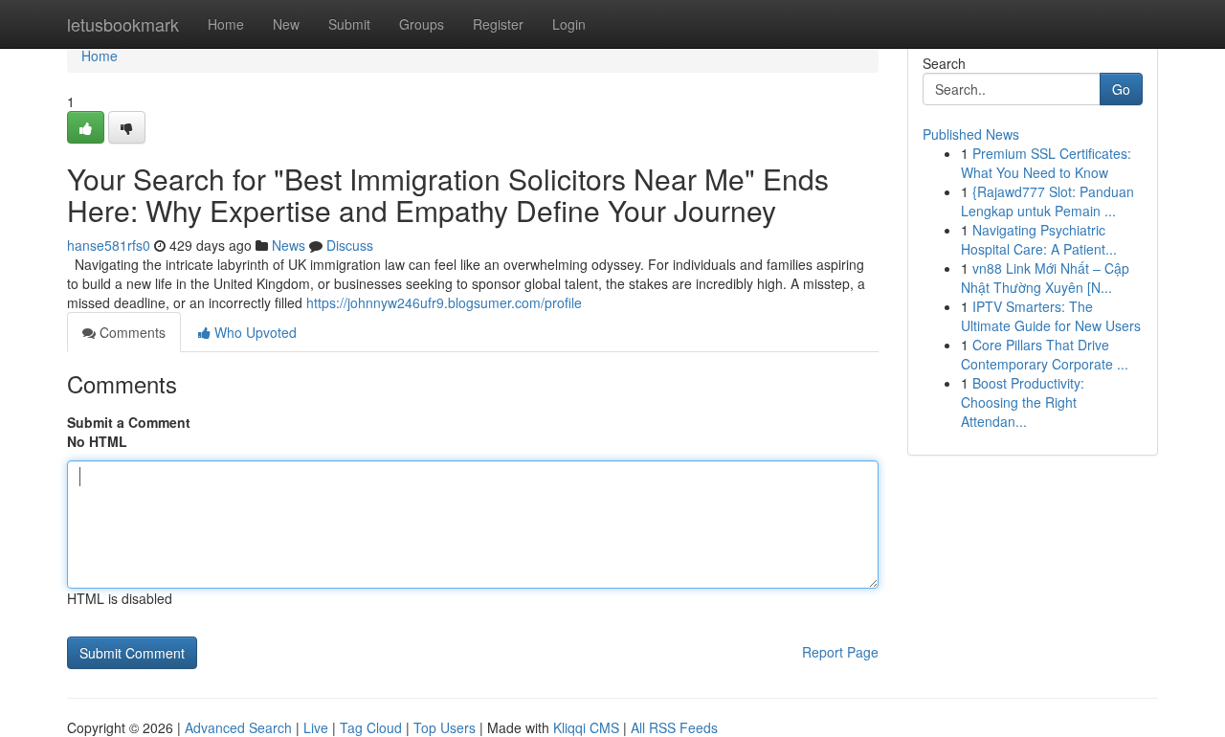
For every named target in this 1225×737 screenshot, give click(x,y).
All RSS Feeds (674, 727)
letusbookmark (123, 23)
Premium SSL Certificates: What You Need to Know (1046, 163)
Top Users (444, 727)
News (288, 245)
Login (569, 24)
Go (1121, 89)
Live (315, 727)
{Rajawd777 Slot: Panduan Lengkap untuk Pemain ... (1047, 201)
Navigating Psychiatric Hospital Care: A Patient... (1039, 239)
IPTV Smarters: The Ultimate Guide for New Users (1051, 316)
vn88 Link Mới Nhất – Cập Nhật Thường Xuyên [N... (1045, 277)
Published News (971, 134)
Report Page (840, 651)
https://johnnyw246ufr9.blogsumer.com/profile (444, 302)
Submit (349, 24)
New (286, 24)
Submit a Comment (128, 422)
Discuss (349, 245)
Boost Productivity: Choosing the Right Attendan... (1022, 402)
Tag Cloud (371, 727)
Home (226, 24)
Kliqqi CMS (586, 727)
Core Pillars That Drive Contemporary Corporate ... (1044, 354)
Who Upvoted (254, 332)
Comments (131, 332)
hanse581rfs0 (108, 245)
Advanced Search (238, 727)
